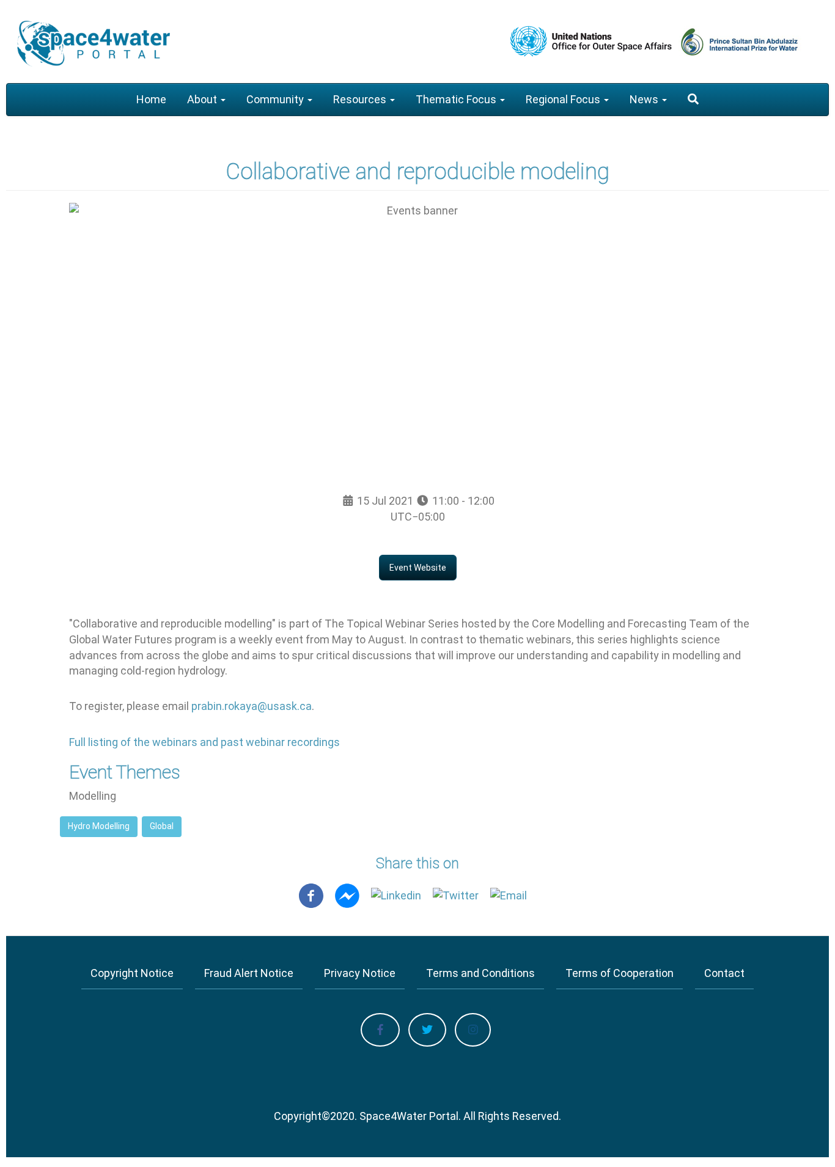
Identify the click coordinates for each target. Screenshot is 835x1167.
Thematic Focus (457, 99)
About (203, 99)
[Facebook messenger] (347, 894)
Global (162, 826)
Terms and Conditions (480, 973)
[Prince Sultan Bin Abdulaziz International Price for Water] (752, 41)
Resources (361, 99)
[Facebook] (311, 894)
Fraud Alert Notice (248, 973)
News (645, 99)
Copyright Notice (132, 973)
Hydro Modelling (99, 826)
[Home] (93, 44)
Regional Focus (564, 99)
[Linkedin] (396, 894)
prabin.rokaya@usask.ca (251, 706)
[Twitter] (456, 894)
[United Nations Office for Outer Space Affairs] (592, 41)
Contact (724, 973)
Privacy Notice (359, 973)
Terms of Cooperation (619, 973)
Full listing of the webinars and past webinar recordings (204, 742)
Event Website (417, 568)
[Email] (508, 894)
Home (151, 99)
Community (276, 99)
